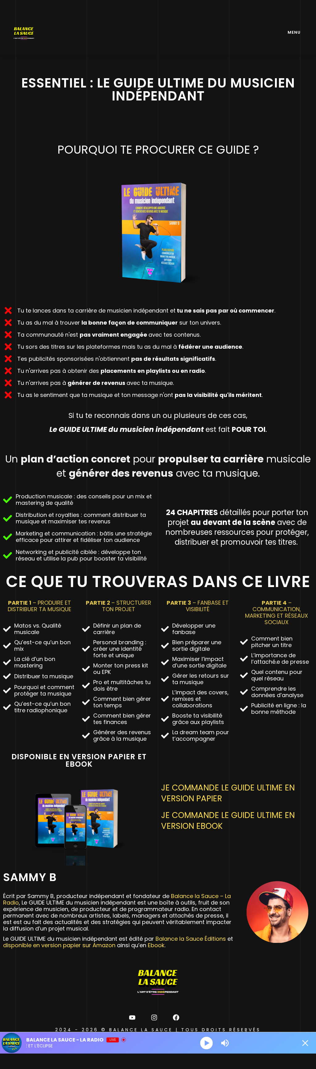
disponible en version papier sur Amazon (59, 945)
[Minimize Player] (305, 1043)
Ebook (156, 945)
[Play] (206, 1043)
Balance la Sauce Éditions (191, 939)
